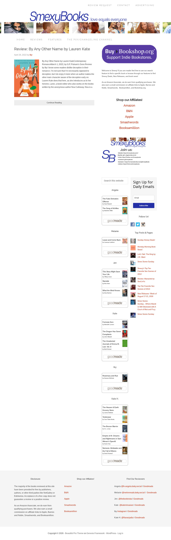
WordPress (111, 533)
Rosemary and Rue (110, 376)
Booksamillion (129, 128)
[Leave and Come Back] (124, 243)
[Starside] (124, 287)
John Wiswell (108, 336)
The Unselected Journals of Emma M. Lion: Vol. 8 (111, 344)
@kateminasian (126, 505)
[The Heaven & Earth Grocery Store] (124, 413)
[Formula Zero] (124, 328)
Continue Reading (54, 103)
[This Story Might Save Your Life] (124, 277)
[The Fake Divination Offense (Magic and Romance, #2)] (124, 204)
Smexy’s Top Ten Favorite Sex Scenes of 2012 (147, 271)
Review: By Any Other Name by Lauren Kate (52, 49)
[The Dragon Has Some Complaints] (124, 337)
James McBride (108, 412)
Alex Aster (107, 283)
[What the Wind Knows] (124, 296)
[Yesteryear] (124, 422)
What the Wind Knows (111, 290)
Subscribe (143, 205)
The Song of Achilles (111, 208)
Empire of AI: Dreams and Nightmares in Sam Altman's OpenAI (112, 438)
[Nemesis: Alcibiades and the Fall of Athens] (124, 454)
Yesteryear (107, 417)
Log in (120, 533)
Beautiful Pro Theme (74, 533)
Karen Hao (107, 443)
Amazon (129, 105)
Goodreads (148, 486)
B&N (129, 111)
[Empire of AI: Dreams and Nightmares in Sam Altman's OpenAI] (124, 441)
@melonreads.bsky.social (133, 492)
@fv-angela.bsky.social (131, 486)
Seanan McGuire (109, 378)
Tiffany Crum (108, 276)
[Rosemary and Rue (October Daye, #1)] (124, 382)
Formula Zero (108, 322)
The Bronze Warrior (110, 426)
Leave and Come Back (112, 240)
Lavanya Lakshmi (109, 242)
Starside (106, 281)
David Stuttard (108, 453)
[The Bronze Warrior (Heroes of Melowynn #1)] (124, 432)
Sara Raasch (108, 204)
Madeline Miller (108, 210)
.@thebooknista (125, 499)
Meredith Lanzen (109, 324)
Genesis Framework (96, 533)
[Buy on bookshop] (129, 63)
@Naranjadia (127, 517)
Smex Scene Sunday (146, 262)
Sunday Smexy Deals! (146, 240)
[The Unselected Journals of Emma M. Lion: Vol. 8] (124, 346)
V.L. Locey (107, 428)
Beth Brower (107, 349)
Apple (129, 116)
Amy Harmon (108, 293)
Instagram (121, 511)
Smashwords (129, 122)
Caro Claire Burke (109, 419)
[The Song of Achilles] (124, 214)
